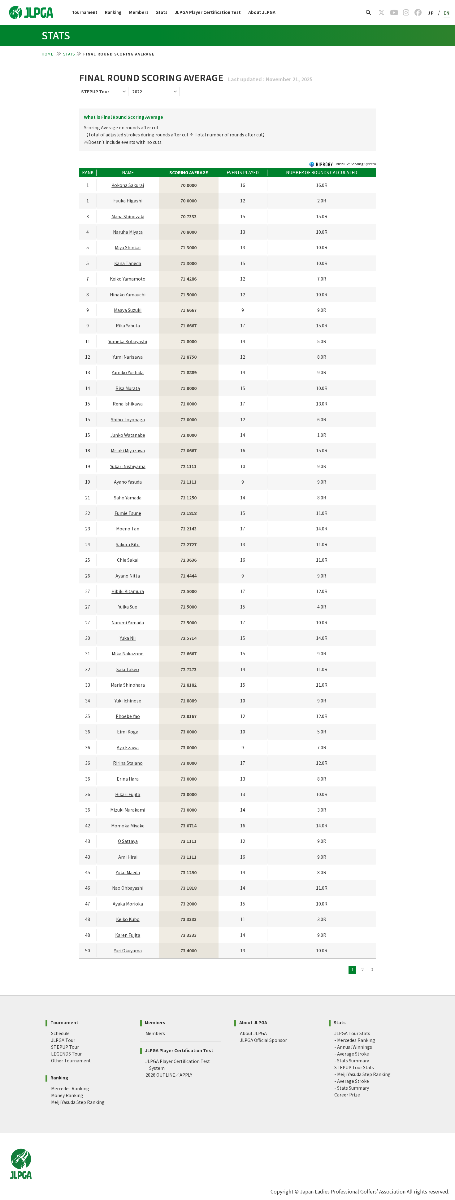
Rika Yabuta (128, 325)
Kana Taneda (127, 263)
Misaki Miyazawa (128, 450)
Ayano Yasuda (128, 482)
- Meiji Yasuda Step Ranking (362, 1074)
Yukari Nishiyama (127, 466)
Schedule (60, 1033)
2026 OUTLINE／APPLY (168, 1075)
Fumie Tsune (128, 513)
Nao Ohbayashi (127, 888)
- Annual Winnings (353, 1047)
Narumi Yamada (127, 622)
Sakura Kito (128, 544)
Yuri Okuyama (128, 950)
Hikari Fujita (127, 794)
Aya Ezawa (128, 747)
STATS (69, 53)
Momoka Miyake (128, 825)
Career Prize (347, 1095)
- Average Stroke (351, 1054)
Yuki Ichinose (128, 700)
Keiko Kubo (128, 919)
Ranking (113, 12)
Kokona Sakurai (127, 185)
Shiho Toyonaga (128, 419)
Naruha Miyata (128, 232)
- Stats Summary (351, 1060)
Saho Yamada (127, 497)
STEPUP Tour (65, 1047)
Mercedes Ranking (70, 1088)
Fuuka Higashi (127, 200)
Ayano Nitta (127, 576)
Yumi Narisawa (128, 357)
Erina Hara (128, 779)
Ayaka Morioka (128, 904)
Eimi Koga (127, 731)
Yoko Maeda (128, 872)
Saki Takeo (127, 669)
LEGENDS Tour (66, 1054)
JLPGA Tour (63, 1040)
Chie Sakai (127, 560)
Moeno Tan (127, 528)
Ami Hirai (127, 857)
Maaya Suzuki (127, 310)
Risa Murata (127, 388)
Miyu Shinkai (128, 247)
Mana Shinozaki (127, 216)
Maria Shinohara (128, 685)
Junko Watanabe (127, 435)
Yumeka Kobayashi (127, 341)
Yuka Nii (128, 638)
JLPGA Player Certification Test (208, 12)
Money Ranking (67, 1095)
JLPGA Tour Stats (352, 1033)
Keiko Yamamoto (127, 279)
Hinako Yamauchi (127, 294)
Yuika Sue (127, 607)
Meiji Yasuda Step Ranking (78, 1102)
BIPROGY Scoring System (355, 163)
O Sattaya (128, 841)
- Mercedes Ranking (354, 1040)
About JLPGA (261, 12)
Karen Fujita (127, 935)
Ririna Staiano (128, 763)
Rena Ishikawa (128, 404)
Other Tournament (71, 1060)
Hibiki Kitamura (127, 591)
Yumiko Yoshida (128, 372)
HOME (48, 53)
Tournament (85, 12)
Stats (161, 12)
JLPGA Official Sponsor (263, 1040)
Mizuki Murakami (127, 810)
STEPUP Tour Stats (354, 1067)
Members (139, 12)
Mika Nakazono (128, 653)
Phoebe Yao (128, 716)
